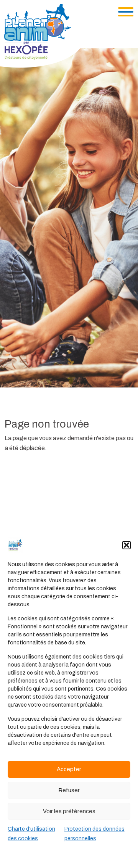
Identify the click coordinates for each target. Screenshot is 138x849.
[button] (126, 545)
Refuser (69, 790)
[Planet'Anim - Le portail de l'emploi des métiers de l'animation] (43, 35)
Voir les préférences (69, 811)
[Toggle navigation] (125, 12)
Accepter (69, 769)
